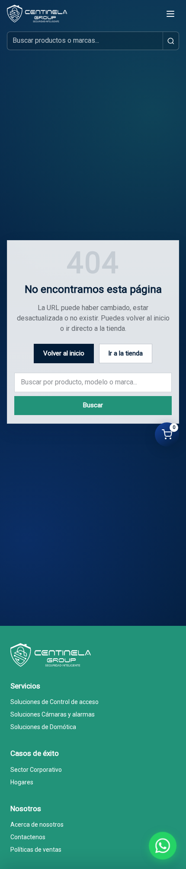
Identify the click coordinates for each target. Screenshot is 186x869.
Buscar (93, 405)
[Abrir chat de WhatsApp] (163, 846)
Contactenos (27, 837)
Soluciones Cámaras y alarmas (52, 714)
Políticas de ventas (35, 849)
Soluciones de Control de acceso (54, 701)
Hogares (21, 782)
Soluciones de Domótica (43, 726)
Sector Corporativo (36, 769)
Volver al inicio (63, 353)
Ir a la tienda (125, 353)
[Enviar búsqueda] (171, 41)
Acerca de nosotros (37, 824)
